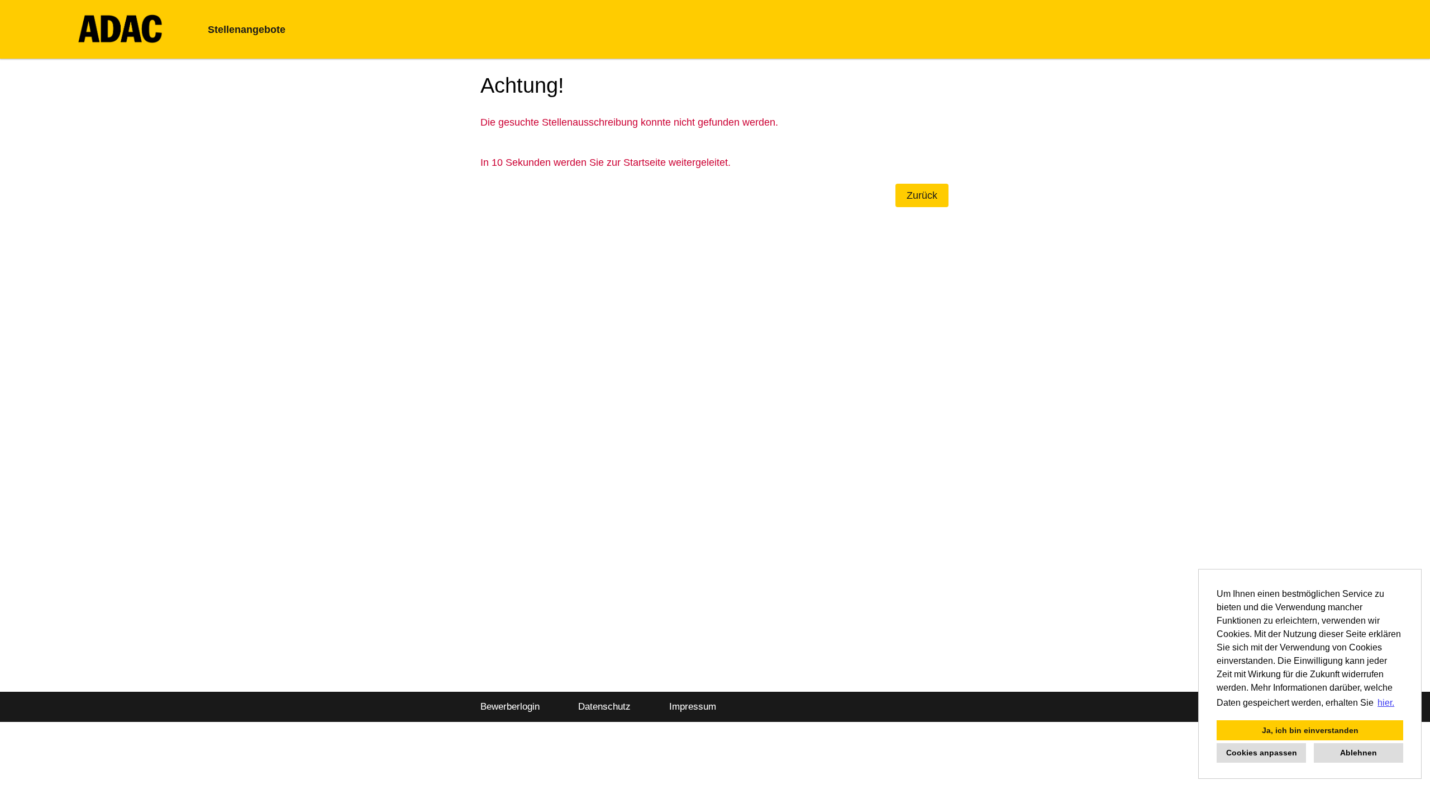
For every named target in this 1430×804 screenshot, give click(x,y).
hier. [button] (1385, 702)
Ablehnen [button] (1358, 752)
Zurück (922, 195)
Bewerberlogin (510, 706)
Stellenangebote (246, 29)
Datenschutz (604, 706)
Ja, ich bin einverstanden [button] (1310, 730)
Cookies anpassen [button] (1261, 752)
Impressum (692, 706)
